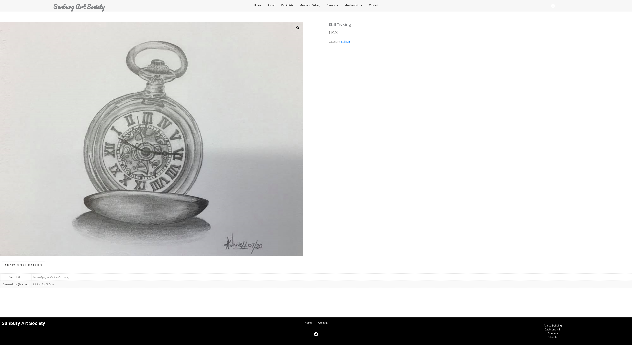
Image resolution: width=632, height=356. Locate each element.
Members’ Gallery (310, 5)
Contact (373, 5)
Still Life (346, 42)
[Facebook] (553, 6)
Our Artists (287, 5)
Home (257, 5)
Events (331, 5)
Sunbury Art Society (79, 6)
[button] (298, 28)
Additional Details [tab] (23, 265)
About (271, 5)
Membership (352, 5)
